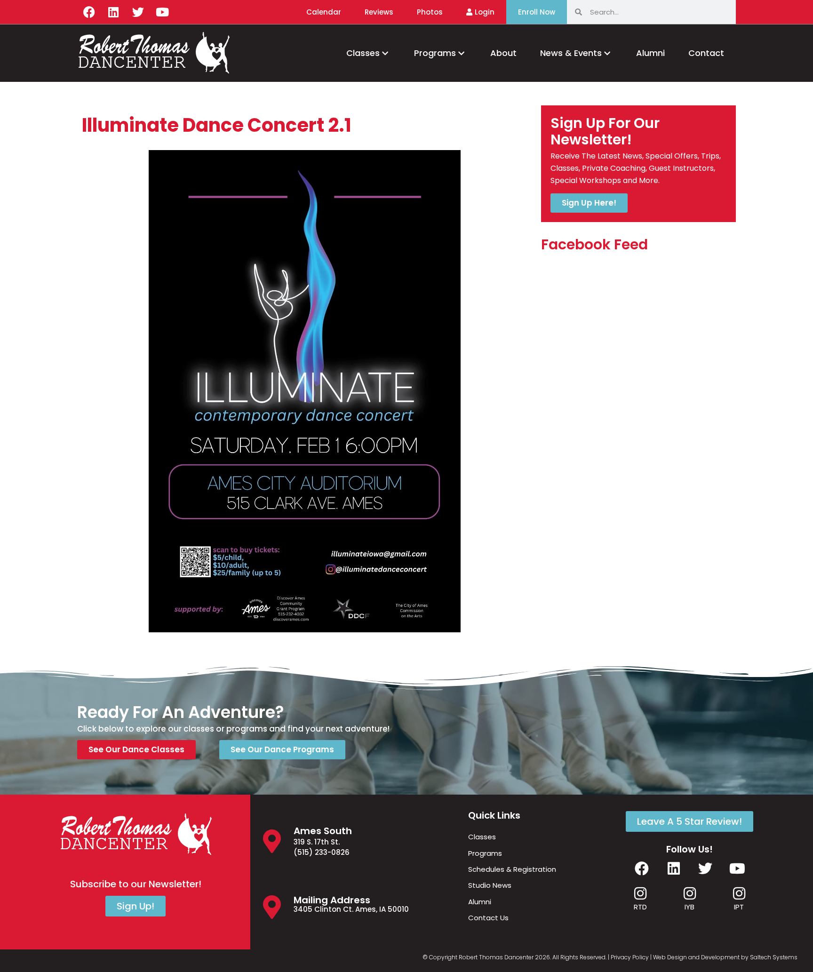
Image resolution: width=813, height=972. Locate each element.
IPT (739, 907)
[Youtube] (162, 12)
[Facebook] (89, 12)
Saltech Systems (773, 957)
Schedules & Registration (512, 869)
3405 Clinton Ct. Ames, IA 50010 (351, 909)
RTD (640, 907)
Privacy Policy (630, 957)
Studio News (489, 885)
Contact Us (488, 918)
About (503, 53)
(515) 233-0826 (322, 852)
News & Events (571, 53)
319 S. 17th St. (317, 842)
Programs (435, 53)
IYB (689, 907)
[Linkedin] (113, 12)
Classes (363, 53)
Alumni (650, 53)
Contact (706, 53)
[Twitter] (138, 12)
